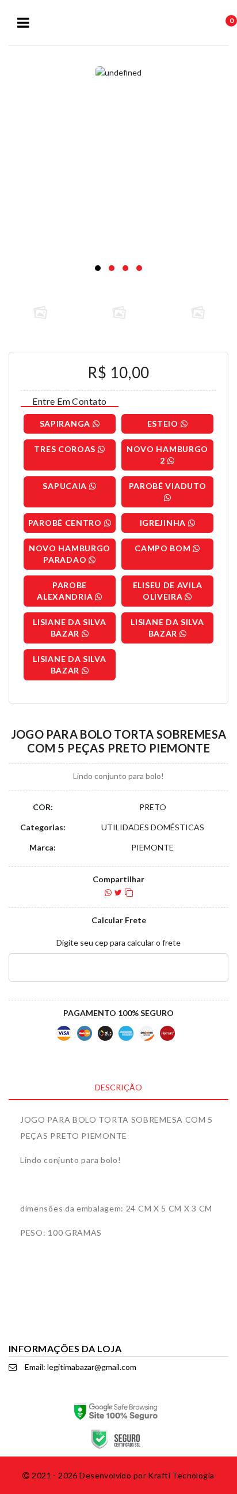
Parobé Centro (66, 523)
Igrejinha (164, 523)
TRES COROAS (65, 449)
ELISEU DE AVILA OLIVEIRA (167, 590)
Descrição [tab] (118, 1087)
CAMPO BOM (164, 548)
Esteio (164, 423)
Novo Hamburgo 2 (167, 454)
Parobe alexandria (66, 590)
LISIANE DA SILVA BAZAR (69, 627)
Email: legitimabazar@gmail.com (79, 1367)
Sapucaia (66, 486)
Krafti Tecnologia (181, 1475)
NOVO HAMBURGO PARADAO (69, 554)
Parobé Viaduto (168, 486)
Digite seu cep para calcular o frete (118, 942)
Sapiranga (66, 423)
